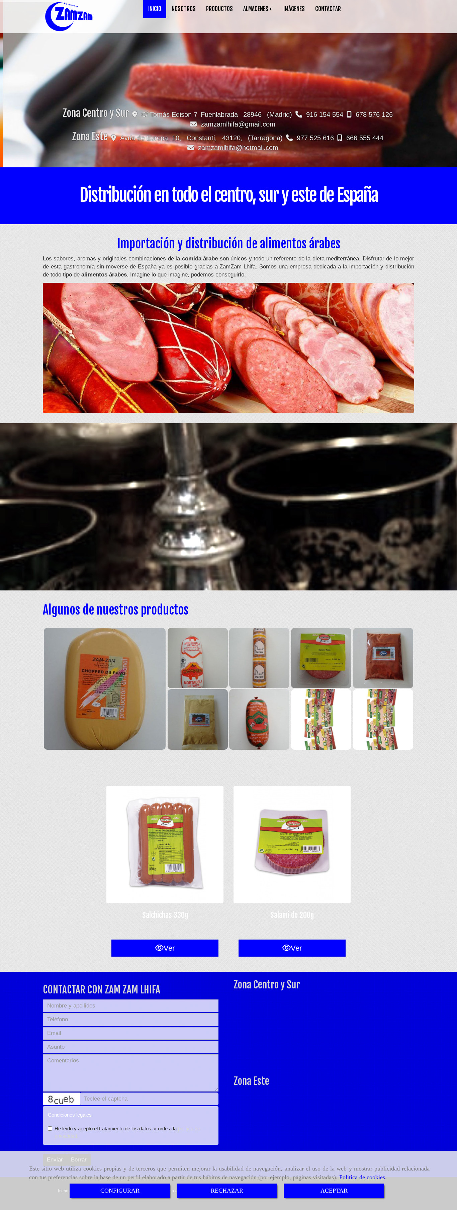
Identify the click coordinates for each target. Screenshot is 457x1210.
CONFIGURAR (120, 1190)
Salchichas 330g (165, 914)
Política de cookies (362, 1177)
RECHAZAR (227, 1190)
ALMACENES (256, 8)
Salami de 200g (292, 914)
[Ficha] (164, 844)
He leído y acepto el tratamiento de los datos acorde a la (127, 1132)
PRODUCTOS (219, 8)
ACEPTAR (334, 1190)
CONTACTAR (328, 8)
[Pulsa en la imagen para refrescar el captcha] (61, 1099)
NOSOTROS (184, 8)
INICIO (154, 8)
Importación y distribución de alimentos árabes (228, 243)
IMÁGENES (294, 8)
